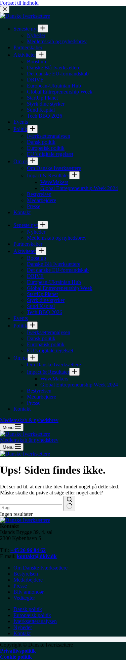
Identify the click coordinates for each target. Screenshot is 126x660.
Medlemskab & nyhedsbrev (29, 440)
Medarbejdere (28, 580)
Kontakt (22, 633)
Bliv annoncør (28, 592)
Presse (20, 586)
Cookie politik (16, 657)
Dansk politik (27, 609)
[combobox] (31, 507)
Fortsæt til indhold (19, 3)
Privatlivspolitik (18, 651)
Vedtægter (24, 598)
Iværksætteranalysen (35, 621)
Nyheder (22, 627)
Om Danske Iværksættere (40, 568)
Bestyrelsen (25, 574)
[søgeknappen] (69, 503)
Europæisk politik (32, 615)
